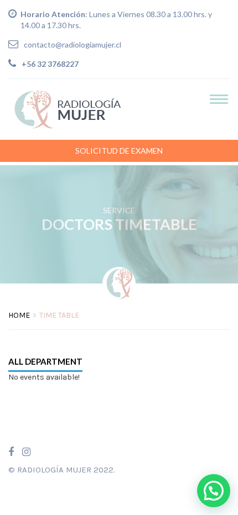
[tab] (45, 362)
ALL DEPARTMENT (45, 361)
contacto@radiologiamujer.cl (72, 44)
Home (19, 315)
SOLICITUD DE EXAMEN (119, 150)
